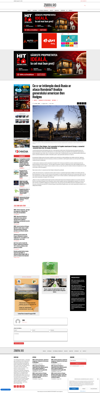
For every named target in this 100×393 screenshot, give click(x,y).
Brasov (21, 178)
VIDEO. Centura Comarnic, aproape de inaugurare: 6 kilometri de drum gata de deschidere (22, 211)
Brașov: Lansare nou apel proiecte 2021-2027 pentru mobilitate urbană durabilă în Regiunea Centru (54, 290)
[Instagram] (18, 386)
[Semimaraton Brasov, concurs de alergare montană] (16, 199)
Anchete (35, 100)
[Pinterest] (83, 103)
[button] (97, 379)
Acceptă (74, 388)
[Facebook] (78, 103)
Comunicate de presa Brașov (45, 100)
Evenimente (22, 168)
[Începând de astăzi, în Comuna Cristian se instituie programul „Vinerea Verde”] (16, 191)
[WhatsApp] (85, 103)
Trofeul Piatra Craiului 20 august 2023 (27, 313)
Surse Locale (16, 257)
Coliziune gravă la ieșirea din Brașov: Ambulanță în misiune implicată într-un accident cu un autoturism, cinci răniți (21, 237)
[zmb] (33, 103)
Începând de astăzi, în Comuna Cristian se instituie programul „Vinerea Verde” (24, 191)
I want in (77, 363)
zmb (39, 103)
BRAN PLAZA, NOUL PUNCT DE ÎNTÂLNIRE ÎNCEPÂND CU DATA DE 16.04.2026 (24, 183)
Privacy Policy (81, 365)
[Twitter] (80, 103)
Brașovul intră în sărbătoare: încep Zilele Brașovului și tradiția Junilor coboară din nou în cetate (23, 174)
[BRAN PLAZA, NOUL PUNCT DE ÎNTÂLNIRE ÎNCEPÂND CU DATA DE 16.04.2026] (16, 183)
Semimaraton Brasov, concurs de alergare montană (24, 199)
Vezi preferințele (94, 388)
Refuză (84, 388)
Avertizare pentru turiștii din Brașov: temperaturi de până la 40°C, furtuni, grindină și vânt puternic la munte (21, 245)
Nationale (54, 100)
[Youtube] (23, 386)
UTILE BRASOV (16, 214)
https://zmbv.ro (24, 322)
